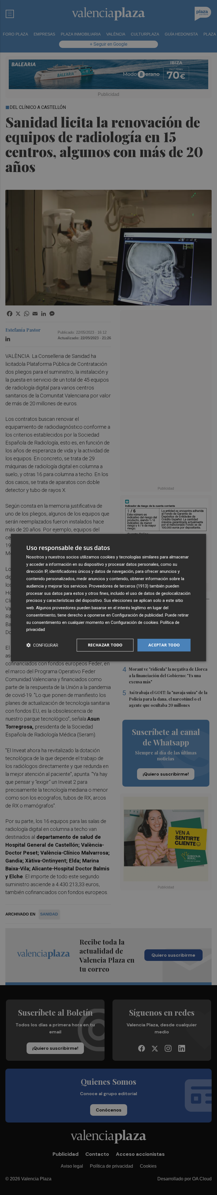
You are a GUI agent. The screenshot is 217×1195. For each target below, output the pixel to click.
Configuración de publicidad (137, 615)
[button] (42, 645)
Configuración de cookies (134, 622)
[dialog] (108, 597)
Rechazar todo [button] (105, 645)
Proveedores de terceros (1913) (118, 586)
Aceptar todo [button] (164, 645)
